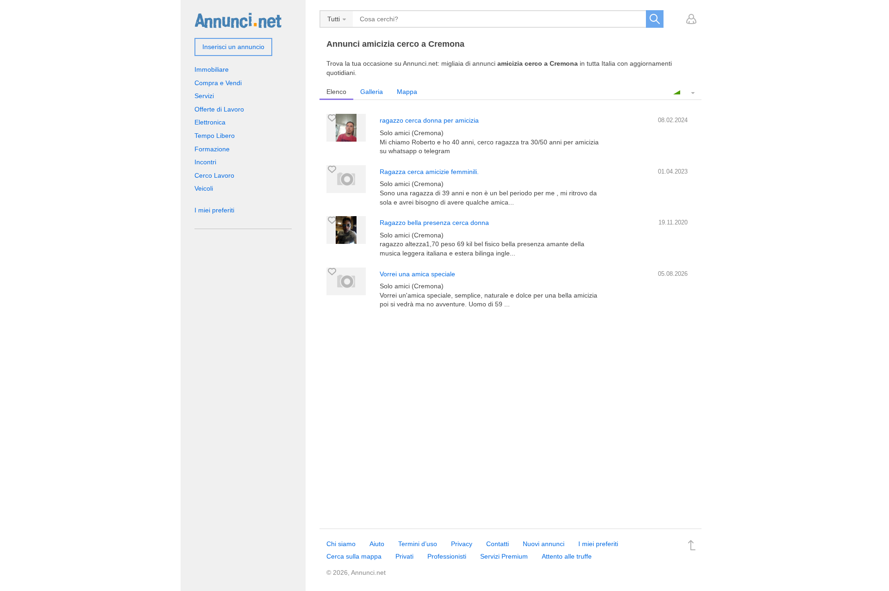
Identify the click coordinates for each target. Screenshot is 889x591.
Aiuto (376, 543)
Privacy (461, 543)
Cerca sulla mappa (354, 556)
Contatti (497, 543)
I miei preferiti (214, 210)
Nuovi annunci (543, 543)
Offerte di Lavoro (219, 109)
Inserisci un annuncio (233, 46)
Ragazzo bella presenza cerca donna (434, 222)
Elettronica (209, 122)
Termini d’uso (417, 543)
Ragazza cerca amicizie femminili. (429, 171)
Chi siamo (341, 543)
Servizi (204, 96)
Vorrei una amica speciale (417, 274)
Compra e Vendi (218, 83)
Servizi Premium (504, 556)
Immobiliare (211, 69)
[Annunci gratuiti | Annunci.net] (238, 20)
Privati (404, 556)
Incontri (205, 162)
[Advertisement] (510, 397)
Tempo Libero (214, 135)
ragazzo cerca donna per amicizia (429, 120)
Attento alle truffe (567, 556)
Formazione (212, 149)
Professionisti (446, 556)
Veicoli (203, 188)
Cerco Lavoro (214, 175)
